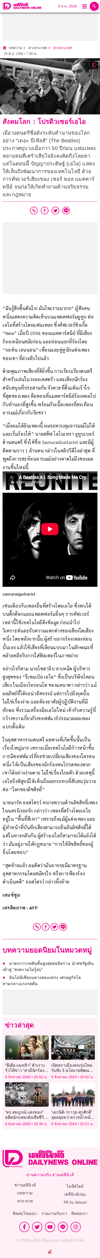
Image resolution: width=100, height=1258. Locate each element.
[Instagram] (76, 1227)
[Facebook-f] (24, 1227)
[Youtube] (50, 1227)
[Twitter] (54, 927)
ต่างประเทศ (62, 48)
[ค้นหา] (94, 6)
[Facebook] (45, 927)
